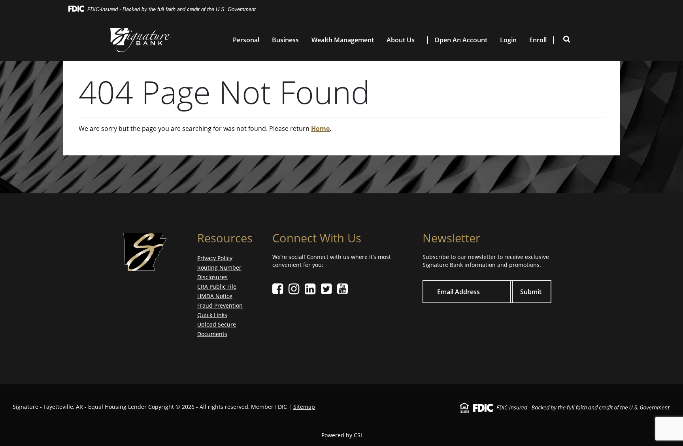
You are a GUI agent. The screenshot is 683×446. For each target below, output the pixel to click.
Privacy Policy (214, 258)
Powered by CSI (341, 435)
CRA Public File (216, 286)
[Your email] (468, 292)
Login (508, 40)
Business (285, 40)
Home (320, 128)
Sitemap (304, 406)
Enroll (538, 40)
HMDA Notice (214, 296)
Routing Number (219, 267)
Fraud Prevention (220, 305)
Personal (246, 40)
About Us (401, 40)
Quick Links (212, 315)
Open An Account (460, 40)
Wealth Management (342, 40)
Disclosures (212, 277)
